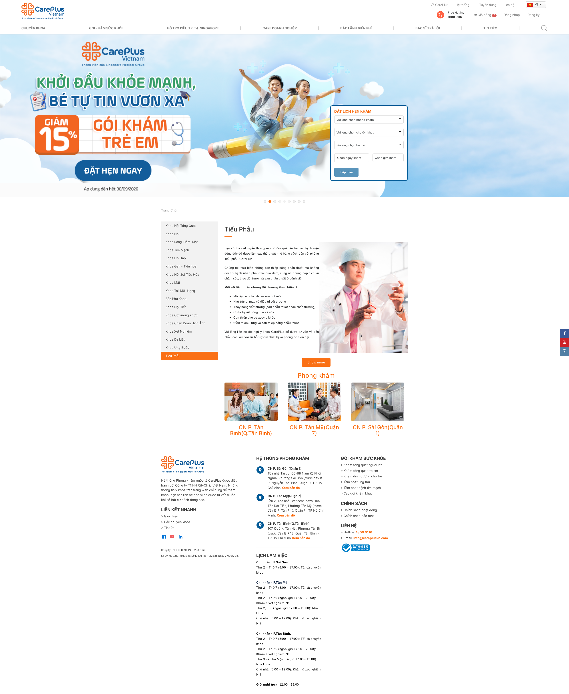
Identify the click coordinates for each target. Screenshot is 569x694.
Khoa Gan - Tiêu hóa (181, 266)
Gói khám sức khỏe (106, 28)
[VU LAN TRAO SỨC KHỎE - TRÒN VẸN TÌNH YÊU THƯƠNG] (284, 115)
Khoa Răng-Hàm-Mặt (182, 242)
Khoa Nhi (172, 234)
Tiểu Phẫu (173, 356)
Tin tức (490, 28)
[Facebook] (564, 333)
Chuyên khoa (33, 28)
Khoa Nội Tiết (176, 307)
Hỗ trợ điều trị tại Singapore (193, 28)
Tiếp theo (346, 172)
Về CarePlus (439, 5)
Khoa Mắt (173, 282)
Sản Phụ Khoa (176, 299)
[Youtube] (564, 342)
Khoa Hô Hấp (176, 258)
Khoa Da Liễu (175, 339)
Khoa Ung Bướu (177, 347)
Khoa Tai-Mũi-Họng (180, 291)
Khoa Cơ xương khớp (182, 315)
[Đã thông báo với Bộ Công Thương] (355, 547)
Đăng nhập (512, 15)
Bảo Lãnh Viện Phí (356, 28)
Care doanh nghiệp (279, 28)
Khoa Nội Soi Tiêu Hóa (182, 274)
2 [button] (269, 201)
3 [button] (274, 201)
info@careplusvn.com (370, 538)
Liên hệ (509, 5)
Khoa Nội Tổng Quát (181, 225)
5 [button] (284, 201)
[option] (284, 115)
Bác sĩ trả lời (427, 28)
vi (537, 4)
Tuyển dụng (488, 5)
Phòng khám (316, 375)
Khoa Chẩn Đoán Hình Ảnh (185, 323)
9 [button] (304, 201)
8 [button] (299, 201)
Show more (316, 362)
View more (251, 402)
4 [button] (279, 201)
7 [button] (294, 201)
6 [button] (289, 201)
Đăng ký (533, 15)
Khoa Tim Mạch (177, 250)
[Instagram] (564, 351)
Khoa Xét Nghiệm (179, 331)
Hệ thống (462, 5)
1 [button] (265, 201)
